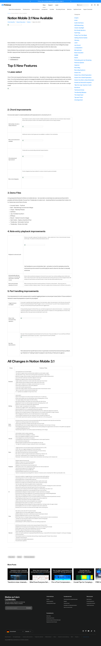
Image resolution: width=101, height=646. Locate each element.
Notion (29, 22)
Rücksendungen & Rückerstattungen (54, 619)
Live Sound (77, 45)
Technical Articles (79, 90)
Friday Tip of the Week (80, 35)
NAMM (76, 55)
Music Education (21, 22)
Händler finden (67, 603)
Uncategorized (78, 99)
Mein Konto (49, 615)
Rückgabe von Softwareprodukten (70, 605)
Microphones (78, 50)
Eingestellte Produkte (91, 603)
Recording (77, 67)
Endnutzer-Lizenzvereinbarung (63, 636)
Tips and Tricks (78, 97)
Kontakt (48, 599)
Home (9, 13)
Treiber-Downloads (90, 605)
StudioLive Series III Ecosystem (83, 82)
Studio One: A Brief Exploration (82, 75)
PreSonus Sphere (29, 557)
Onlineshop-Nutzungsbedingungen (71, 599)
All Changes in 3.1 (14, 59)
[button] (97, 5)
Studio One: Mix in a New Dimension (84, 80)
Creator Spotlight (79, 27)
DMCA (72, 636)
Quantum (76, 65)
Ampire (76, 17)
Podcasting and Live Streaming (82, 60)
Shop (44, 5)
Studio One (77, 72)
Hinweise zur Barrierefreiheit (27, 636)
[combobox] (82, 5)
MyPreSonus (89, 599)
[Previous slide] (30, 1)
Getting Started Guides (80, 37)
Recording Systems (79, 70)
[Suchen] (77, 5)
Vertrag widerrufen (86, 636)
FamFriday (77, 32)
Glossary (76, 40)
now (44, 52)
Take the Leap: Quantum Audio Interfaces (82, 86)
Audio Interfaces (79, 22)
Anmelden (28, 608)
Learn (56, 5)
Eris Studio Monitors (80, 30)
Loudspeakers (78, 47)
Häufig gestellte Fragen (51, 603)
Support (50, 5)
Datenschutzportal (8, 636)
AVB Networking (78, 25)
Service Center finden (68, 607)
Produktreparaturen (90, 601)
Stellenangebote (50, 601)
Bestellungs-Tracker (50, 617)
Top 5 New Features (15, 57)
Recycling (76, 636)
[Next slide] (70, 1)
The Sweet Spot (78, 95)
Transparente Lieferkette (39, 636)
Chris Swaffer (11, 22)
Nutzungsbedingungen (16, 636)
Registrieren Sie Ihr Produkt (52, 621)
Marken (55, 636)
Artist (75, 20)
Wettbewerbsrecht (48, 636)
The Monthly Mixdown (80, 92)
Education (11, 557)
